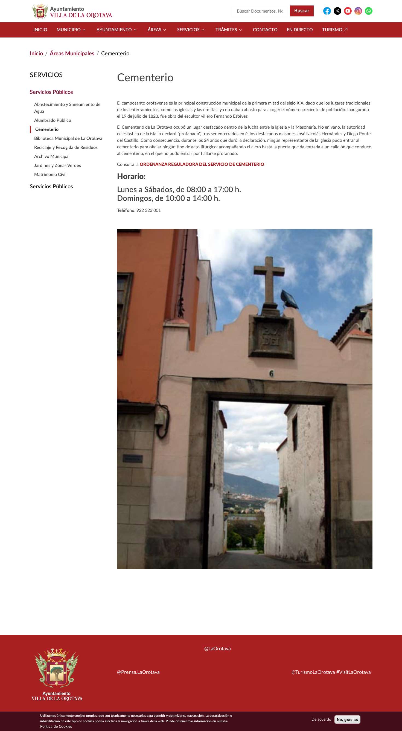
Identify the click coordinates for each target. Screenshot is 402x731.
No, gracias (347, 719)
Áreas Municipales (72, 53)
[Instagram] (358, 11)
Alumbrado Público (52, 120)
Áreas (154, 30)
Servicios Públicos (51, 92)
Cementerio (47, 129)
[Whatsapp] (368, 11)
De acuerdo (321, 719)
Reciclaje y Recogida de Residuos (66, 147)
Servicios (188, 30)
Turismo (332, 30)
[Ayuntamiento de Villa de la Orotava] (56, 677)
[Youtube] (348, 11)
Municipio (69, 30)
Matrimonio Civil (50, 174)
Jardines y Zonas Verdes (57, 165)
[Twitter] (337, 11)
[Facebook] (327, 11)
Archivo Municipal (51, 156)
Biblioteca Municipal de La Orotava (68, 138)
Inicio (40, 30)
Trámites (226, 30)
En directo (300, 30)
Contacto (265, 30)
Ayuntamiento (114, 30)
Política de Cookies (56, 727)
